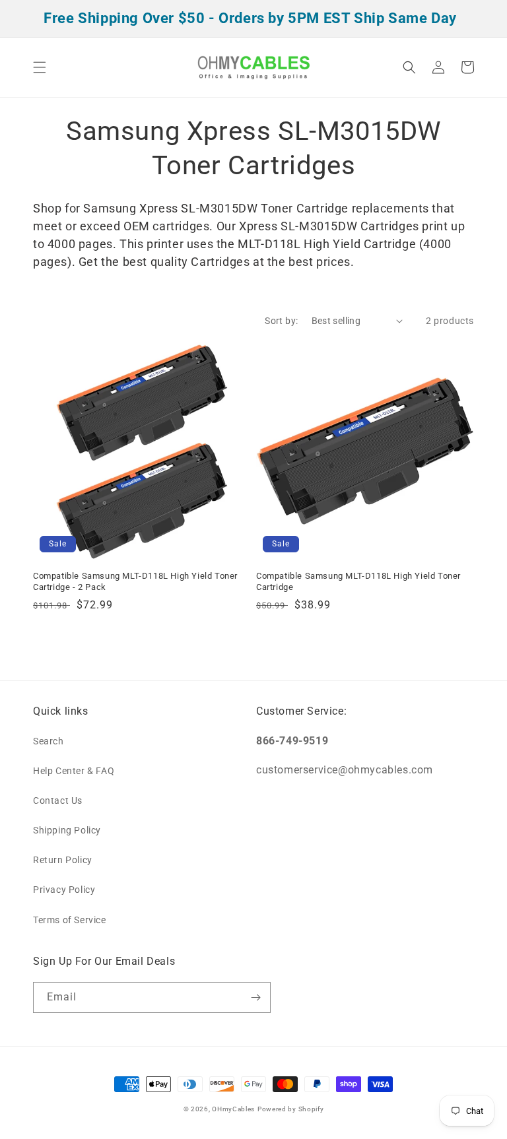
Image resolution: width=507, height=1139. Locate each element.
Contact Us (58, 800)
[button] (39, 67)
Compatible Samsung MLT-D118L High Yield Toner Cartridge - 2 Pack (135, 581)
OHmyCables (233, 1109)
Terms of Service (69, 920)
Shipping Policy (67, 830)
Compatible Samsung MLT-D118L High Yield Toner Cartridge (358, 581)
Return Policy (62, 860)
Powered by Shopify (290, 1109)
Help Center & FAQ (73, 770)
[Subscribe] (255, 997)
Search (48, 741)
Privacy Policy (64, 889)
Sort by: (281, 320)
